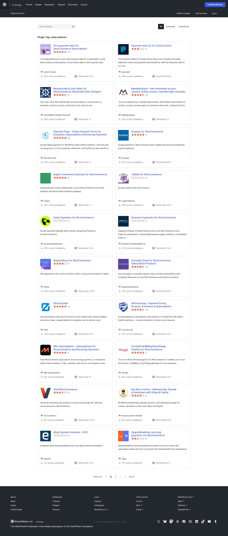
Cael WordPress (215, 4)
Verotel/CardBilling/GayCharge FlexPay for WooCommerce (148, 348)
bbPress (183, 505)
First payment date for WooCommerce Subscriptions (70, 47)
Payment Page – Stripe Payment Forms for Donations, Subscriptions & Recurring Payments (80, 133)
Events (139, 501)
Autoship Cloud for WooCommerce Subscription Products (151, 262)
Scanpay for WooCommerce (147, 131)
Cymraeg (39, 522)
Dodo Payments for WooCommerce (73, 217)
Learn (96, 497)
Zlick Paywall (60, 303)
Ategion (56, 505)
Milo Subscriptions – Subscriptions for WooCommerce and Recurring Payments (76, 348)
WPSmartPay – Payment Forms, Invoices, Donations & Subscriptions (151, 305)
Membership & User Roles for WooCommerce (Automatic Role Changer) (77, 90)
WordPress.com (186, 497)
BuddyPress (184, 509)
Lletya (13, 505)
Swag (139, 509)
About (13, 497)
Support (97, 501)
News (13, 501)
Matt (181, 501)
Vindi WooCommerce (65, 389)
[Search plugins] (73, 26)
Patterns (56, 509)
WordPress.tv (101, 509)
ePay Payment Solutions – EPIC (70, 432)
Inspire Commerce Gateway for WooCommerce (80, 174)
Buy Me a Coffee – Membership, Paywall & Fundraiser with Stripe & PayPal (153, 391)
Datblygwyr (99, 505)
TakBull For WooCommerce (146, 174)
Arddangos (57, 497)
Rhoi (139, 505)
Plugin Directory (18, 13)
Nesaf (131, 477)
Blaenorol (98, 477)
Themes (56, 501)
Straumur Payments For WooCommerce (153, 217)
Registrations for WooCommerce (72, 260)
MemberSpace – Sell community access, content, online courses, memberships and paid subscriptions (158, 90)
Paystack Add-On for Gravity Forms (151, 45)
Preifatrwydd (16, 509)
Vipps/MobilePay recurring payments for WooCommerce (148, 434)
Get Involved (142, 497)
